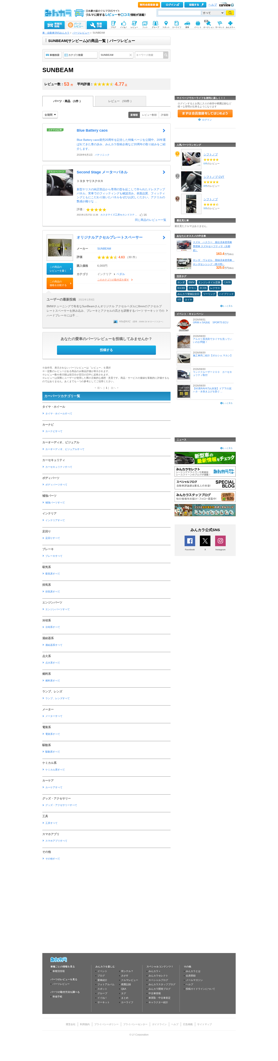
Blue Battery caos (92, 130)
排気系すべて (52, 591)
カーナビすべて (53, 431)
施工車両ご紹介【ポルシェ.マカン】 (213, 355)
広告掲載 (188, 1024)
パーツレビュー (81, 32)
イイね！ (102, 997)
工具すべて (51, 823)
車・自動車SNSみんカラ (55, 32)
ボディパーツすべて (56, 484)
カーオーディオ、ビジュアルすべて (64, 449)
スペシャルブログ (158, 980)
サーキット (103, 1002)
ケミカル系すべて (55, 769)
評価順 (164, 114)
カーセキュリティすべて (58, 467)
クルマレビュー (129, 980)
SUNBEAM (104, 248)
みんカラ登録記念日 (188, 294)
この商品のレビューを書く (58, 268)
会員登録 (191, 975)
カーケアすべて (53, 787)
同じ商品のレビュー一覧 (150, 219)
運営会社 (71, 1024)
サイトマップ (204, 1024)
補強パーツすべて (55, 502)
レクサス (215, 288)
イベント (102, 971)
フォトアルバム (106, 984)
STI (179, 299)
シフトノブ (211, 154)
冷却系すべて (52, 627)
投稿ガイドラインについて (200, 988)
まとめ (124, 997)
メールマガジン (194, 980)
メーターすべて (53, 716)
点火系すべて (52, 662)
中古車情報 (155, 993)
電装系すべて (52, 734)
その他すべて (52, 858)
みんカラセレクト (158, 975)
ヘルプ (212, 4)
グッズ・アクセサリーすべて (61, 805)
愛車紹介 (102, 980)
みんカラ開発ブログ (160, 988)
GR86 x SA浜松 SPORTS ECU (210, 322)
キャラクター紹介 (158, 1002)
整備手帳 (57, 996)
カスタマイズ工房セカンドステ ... (118, 214)
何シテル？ (127, 971)
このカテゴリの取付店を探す (113, 279)
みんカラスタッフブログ (162, 984)
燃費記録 (126, 984)
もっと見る (227, 306)
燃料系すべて (52, 680)
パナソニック (102, 154)
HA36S (181, 288)
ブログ (101, 975)
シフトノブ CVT (214, 176)
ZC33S (203, 288)
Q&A (123, 988)
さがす (124, 975)
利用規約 (85, 1024)
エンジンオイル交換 (209, 282)
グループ (102, 993)
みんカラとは (193, 971)
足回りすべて (52, 538)
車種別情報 (59, 971)
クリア (131, 55)
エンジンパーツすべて (57, 609)
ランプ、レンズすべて (57, 698)
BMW (191, 282)
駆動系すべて (52, 751)
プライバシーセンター (135, 1024)
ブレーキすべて (53, 556)
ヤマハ (192, 288)
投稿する (106, 350)
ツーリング (209, 294)
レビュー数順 (149, 114)
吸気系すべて (52, 573)
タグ (123, 993)
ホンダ (181, 282)
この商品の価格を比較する (58, 283)
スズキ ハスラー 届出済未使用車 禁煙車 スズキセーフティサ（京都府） (212, 246)
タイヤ (188, 299)
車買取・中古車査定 (160, 997)
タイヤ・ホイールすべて (58, 413)
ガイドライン (159, 1024)
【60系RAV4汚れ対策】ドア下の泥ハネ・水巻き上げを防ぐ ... (212, 390)
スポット (102, 988)
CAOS (227, 282)
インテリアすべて (55, 520)
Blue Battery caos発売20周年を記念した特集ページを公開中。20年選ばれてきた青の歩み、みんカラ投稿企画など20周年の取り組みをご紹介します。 (121, 144)
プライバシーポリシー (106, 1024)
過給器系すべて (53, 645)
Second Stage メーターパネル (102, 172)
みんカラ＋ (155, 971)
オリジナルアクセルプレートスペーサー (110, 237)
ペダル (120, 274)
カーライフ (127, 1002)
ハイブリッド (226, 294)
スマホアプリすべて (56, 840)
